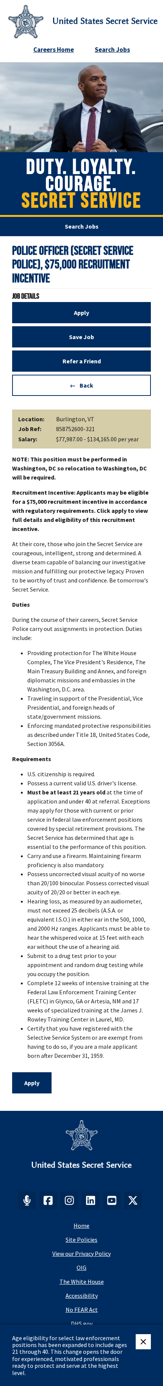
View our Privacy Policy (81, 1253)
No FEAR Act (82, 1309)
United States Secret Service (105, 21)
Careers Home (53, 49)
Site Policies (81, 1239)
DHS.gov (81, 1323)
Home (81, 1225)
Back (86, 385)
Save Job (81, 337)
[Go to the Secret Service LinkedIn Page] (91, 1200)
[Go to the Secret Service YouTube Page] (112, 1200)
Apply (81, 312)
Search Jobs (112, 49)
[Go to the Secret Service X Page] (133, 1200)
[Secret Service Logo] (26, 21)
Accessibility (82, 1295)
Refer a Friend (82, 361)
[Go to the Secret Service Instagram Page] (69, 1200)
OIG (81, 1267)
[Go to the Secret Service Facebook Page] (48, 1200)
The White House (82, 1281)
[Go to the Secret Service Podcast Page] (27, 1200)
